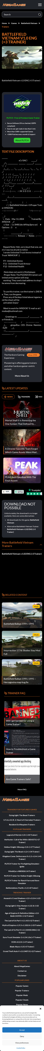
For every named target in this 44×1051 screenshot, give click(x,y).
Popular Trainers (22, 990)
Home (4, 23)
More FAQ (22, 789)
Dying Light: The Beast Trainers (22, 815)
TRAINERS (25, 397)
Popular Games (22, 986)
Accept (22, 1030)
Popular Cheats (22, 1000)
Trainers (5, 27)
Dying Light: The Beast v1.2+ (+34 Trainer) (22, 851)
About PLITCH (22, 140)
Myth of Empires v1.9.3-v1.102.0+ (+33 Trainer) (22, 925)
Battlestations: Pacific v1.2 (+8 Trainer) (22, 888)
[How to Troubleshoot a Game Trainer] (22, 742)
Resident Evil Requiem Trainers (22, 824)
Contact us (22, 971)
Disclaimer (22, 975)
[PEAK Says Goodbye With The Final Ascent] (22, 470)
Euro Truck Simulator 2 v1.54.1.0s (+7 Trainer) (22, 937)
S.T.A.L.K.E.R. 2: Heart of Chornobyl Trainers (22, 820)
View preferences (22, 1043)
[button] (40, 1008)
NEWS (10, 397)
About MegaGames (22, 966)
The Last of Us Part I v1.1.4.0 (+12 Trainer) (22, 920)
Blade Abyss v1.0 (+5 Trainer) (22, 946)
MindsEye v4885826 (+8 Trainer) (22, 871)
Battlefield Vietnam (29, 23)
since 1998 (32, 355)
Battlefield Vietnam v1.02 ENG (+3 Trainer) (22, 553)
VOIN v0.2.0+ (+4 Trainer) (22, 942)
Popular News (22, 1004)
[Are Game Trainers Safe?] (22, 770)
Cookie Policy (21, 1048)
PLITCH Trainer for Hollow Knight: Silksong (22, 876)
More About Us (22, 376)
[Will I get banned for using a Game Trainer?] (22, 714)
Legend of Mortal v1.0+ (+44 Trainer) (22, 835)
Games (14, 23)
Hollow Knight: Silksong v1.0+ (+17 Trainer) (22, 847)
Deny (22, 1036)
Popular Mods (22, 995)
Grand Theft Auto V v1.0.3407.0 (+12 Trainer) (22, 951)
